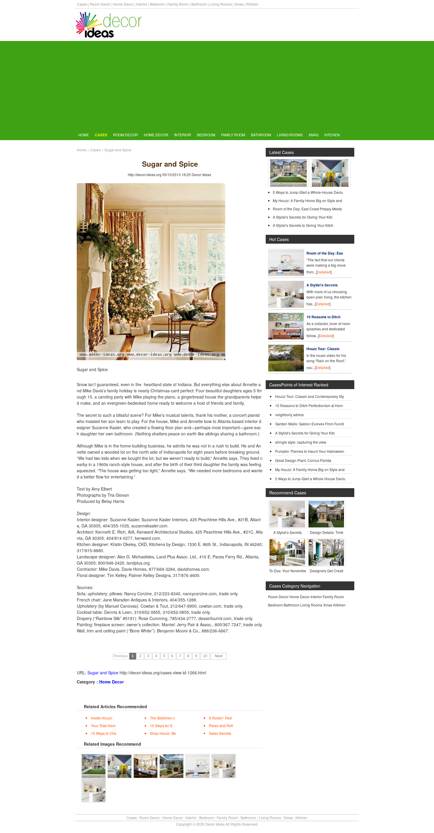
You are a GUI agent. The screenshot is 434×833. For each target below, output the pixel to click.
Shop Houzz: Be (163, 733)
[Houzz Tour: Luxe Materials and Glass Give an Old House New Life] (288, 185)
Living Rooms (221, 3)
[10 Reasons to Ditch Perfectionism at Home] (286, 338)
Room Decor (100, 3)
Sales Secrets (220, 733)
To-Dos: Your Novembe (287, 570)
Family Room (178, 3)
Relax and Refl (221, 725)
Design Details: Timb (326, 532)
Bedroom (157, 3)
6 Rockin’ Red (220, 717)
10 (205, 656)
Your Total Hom (103, 725)
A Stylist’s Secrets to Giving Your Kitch (303, 225)
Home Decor (123, 3)
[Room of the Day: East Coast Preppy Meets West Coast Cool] (286, 274)
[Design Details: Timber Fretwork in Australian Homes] (326, 525)
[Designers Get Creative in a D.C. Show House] (326, 564)
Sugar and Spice (102, 672)
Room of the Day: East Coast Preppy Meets (307, 208)
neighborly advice (289, 414)
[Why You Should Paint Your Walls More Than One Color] (330, 185)
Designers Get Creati (326, 570)
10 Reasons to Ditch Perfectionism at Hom (309, 405)
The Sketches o (162, 717)
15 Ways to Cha (103, 733)
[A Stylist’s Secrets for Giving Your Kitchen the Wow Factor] (286, 306)
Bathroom (199, 3)
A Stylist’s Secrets (322, 285)
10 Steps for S (161, 725)
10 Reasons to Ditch (323, 316)
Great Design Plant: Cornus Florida (303, 460)
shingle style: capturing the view (300, 442)
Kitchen (252, 3)
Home (83, 134)
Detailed (324, 271)
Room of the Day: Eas (324, 253)
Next (218, 656)
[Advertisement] (217, 85)
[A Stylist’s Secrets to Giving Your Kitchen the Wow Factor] (287, 525)
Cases (82, 3)
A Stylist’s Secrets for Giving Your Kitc (302, 216)
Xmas (239, 3)
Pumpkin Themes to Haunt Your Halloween (309, 451)
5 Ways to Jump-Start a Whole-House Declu (308, 192)
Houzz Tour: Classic (323, 348)
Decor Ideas (201, 174)
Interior (141, 3)
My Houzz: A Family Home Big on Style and (307, 200)
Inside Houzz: (102, 717)
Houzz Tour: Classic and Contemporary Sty (309, 396)
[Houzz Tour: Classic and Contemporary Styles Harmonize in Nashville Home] (286, 370)
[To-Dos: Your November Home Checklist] (287, 564)
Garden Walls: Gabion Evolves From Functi (309, 423)
